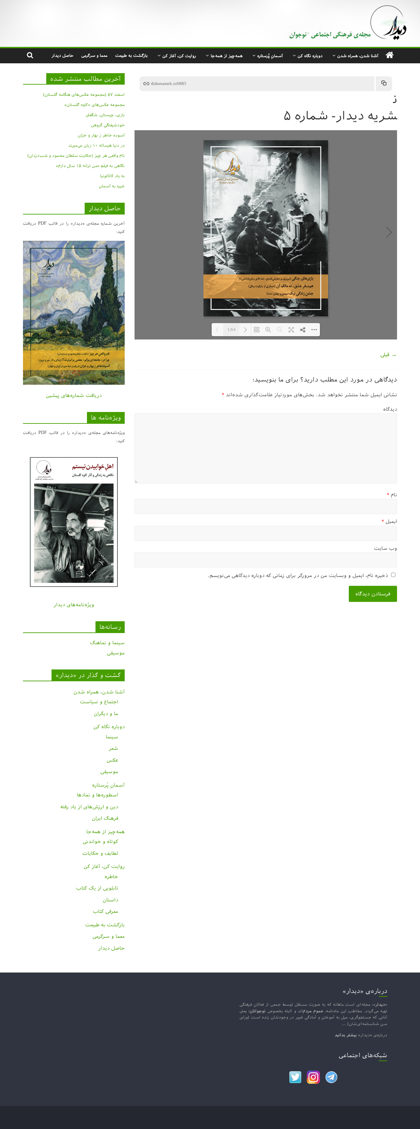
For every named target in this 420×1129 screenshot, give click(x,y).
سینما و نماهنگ (107, 643)
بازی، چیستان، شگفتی (105, 115)
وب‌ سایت (385, 548)
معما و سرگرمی (94, 55)
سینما (112, 737)
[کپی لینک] (384, 83)
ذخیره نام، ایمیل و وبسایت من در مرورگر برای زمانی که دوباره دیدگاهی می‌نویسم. (298, 575)
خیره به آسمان (112, 186)
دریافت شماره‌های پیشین (74, 395)
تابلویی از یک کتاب (97, 888)
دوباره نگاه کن (310, 55)
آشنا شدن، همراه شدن (357, 55)
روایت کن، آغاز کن (179, 55)
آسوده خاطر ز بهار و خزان (101, 135)
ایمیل (389, 521)
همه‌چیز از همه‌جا (226, 55)
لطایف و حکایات (100, 853)
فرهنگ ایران (105, 818)
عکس (112, 760)
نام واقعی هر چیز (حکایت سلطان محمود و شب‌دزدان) (76, 155)
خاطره (111, 876)
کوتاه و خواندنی (100, 841)
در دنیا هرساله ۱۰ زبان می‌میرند (96, 145)
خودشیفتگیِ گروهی (108, 125)
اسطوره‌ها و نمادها (97, 795)
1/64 (231, 330)
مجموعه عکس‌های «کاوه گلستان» (94, 104)
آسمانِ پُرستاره (270, 55)
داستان (110, 900)
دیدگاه (390, 409)
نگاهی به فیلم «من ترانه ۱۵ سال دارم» (90, 165)
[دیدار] (210, 5)
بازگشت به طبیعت (131, 55)
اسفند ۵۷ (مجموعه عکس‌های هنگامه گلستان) (84, 94)
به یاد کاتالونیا (112, 176)
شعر (113, 748)
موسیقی (116, 653)
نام (392, 495)
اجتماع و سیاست (99, 702)
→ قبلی (388, 355)
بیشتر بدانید (346, 1035)
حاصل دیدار (63, 55)
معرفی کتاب (105, 911)
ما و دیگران (106, 713)
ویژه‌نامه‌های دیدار (73, 604)
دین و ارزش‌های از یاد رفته (89, 807)
